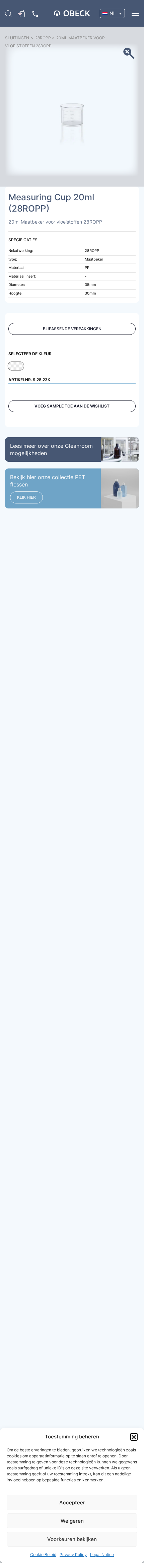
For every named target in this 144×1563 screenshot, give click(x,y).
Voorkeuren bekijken (72, 1539)
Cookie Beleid (43, 1554)
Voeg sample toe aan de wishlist (72, 405)
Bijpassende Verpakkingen (72, 328)
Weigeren (72, 1521)
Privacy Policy (73, 1554)
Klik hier (26, 497)
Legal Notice (102, 1554)
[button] (134, 1436)
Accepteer (72, 1502)
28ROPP (43, 37)
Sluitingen (17, 37)
